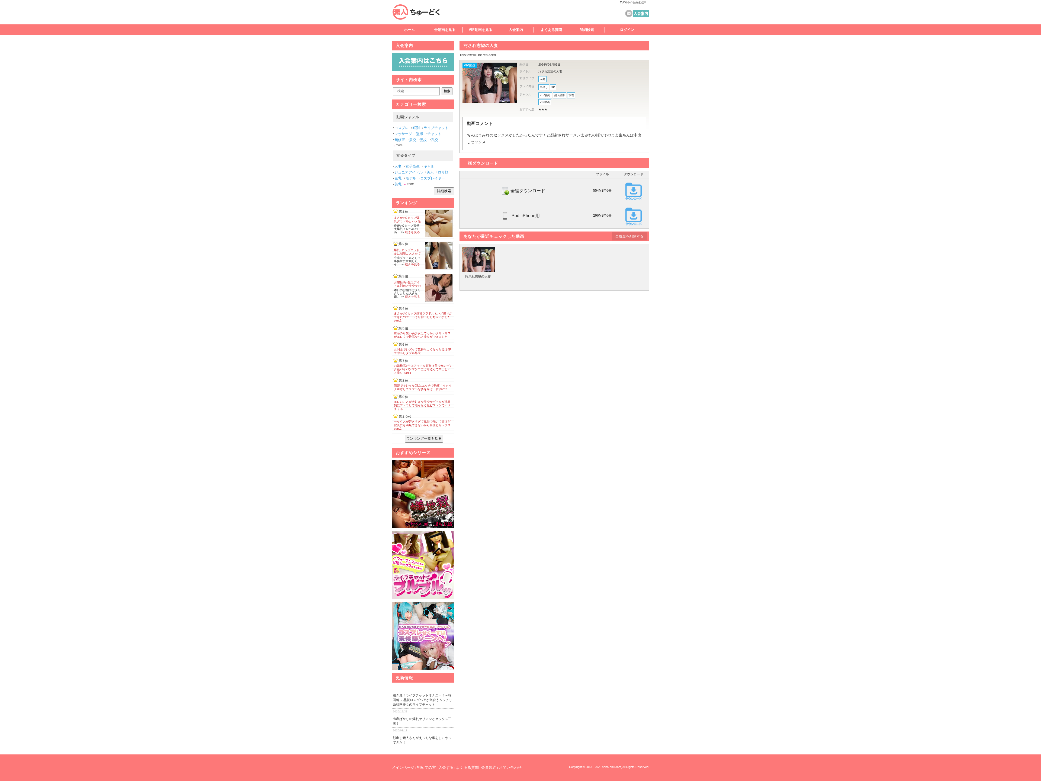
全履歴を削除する (629, 236)
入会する (446, 767)
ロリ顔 (443, 172)
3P (553, 87)
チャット (434, 134)
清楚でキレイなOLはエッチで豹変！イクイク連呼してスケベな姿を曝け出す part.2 (423, 387)
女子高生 (413, 166)
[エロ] (423, 494)
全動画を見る (444, 30)
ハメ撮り (545, 95)
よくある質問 (551, 30)
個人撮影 (559, 95)
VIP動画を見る (480, 30)
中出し (544, 87)
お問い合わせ (510, 767)
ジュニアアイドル (408, 172)
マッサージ (403, 134)
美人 (430, 172)
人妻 (542, 79)
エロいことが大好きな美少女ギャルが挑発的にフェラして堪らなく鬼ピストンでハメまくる (422, 405)
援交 (412, 140)
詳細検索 (587, 30)
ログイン (627, 30)
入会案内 (516, 30)
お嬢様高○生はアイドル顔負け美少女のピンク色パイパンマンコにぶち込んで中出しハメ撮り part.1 (423, 369)
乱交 (434, 140)
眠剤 (416, 128)
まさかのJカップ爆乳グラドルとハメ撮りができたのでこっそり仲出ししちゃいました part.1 (423, 317)
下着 (571, 95)
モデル (411, 178)
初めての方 (426, 767)
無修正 (399, 140)
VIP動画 (469, 65)
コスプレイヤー (432, 178)
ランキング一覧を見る (424, 438)
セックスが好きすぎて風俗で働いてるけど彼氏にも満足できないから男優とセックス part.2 (422, 425)
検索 (447, 91)
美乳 (397, 184)
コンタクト (628, 13)
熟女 (423, 140)
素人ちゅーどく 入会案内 (641, 13)
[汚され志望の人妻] (478, 271)
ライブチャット (436, 128)
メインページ (403, 767)
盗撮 (419, 134)
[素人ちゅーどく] (421, 12)
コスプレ (401, 128)
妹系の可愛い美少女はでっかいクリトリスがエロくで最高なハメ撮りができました (422, 335)
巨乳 (397, 178)
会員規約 (488, 767)
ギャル (429, 166)
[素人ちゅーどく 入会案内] (423, 70)
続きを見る (412, 232)
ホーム (409, 30)
